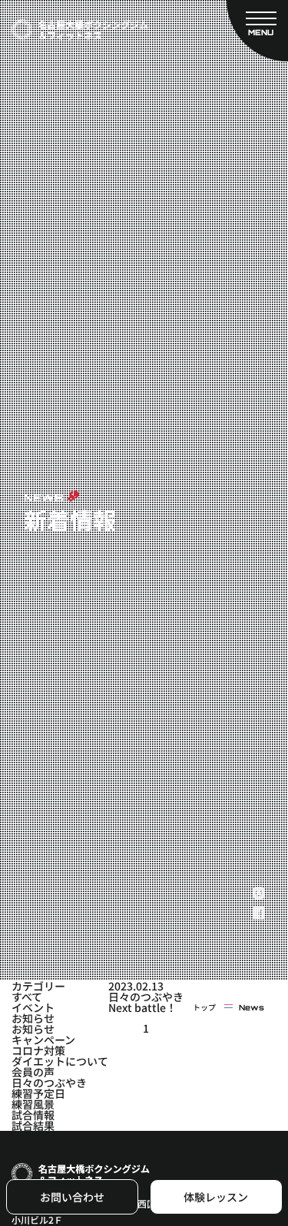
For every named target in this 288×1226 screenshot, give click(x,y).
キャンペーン (43, 1039)
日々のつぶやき (49, 1082)
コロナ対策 (38, 1050)
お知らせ (33, 1018)
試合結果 (33, 1125)
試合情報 (33, 1114)
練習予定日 (38, 1093)
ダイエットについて (60, 1061)
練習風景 (33, 1104)
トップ (204, 1007)
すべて (27, 996)
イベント (33, 1007)
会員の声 (33, 1071)
